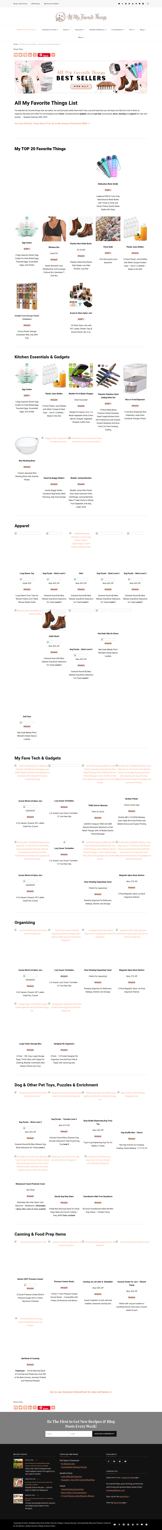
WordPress (20, 1526)
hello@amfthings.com (115, 1490)
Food (37, 1482)
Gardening (41, 1463)
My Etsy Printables (51, 3)
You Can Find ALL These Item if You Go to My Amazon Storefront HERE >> (52, 123)
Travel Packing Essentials (72, 1489)
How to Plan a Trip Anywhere (74, 1493)
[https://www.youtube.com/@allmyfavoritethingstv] (125, 1461)
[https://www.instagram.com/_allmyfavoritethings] (108, 1461)
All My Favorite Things (26, 30)
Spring (35, 1484)
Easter (31, 1482)
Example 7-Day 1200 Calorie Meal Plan (78, 1480)
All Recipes (35, 3)
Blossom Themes (96, 1523)
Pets (131, 30)
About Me (118, 1503)
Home (65, 30)
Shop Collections (20, 3)
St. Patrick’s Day (68, 1464)
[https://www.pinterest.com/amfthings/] (119, 1461)
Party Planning (47, 1498)
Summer (45, 1466)
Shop (80, 37)
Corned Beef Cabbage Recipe (74, 1467)
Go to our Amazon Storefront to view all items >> (81, 1392)
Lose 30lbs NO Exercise (71, 1476)
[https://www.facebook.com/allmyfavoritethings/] (114, 1461)
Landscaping (30, 1466)
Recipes (49, 1482)
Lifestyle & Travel (49, 30)
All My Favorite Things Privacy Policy (40, 1526)
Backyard (28, 1463)
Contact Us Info (127, 1478)
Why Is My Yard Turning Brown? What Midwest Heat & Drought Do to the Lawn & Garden (40, 1471)
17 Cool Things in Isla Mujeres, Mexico (77, 1496)
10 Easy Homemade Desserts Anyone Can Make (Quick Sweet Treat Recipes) (40, 1506)
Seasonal (79, 30)
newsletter (123, 1496)
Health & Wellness (97, 30)
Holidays (42, 1482)
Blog (142, 30)
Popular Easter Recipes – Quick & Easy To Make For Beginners (38, 1488)
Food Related (117, 30)
